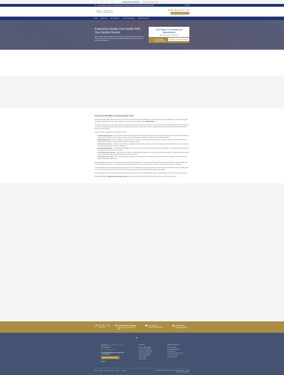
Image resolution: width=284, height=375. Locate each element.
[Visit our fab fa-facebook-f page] (185, 5)
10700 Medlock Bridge (135, 5)
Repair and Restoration (105, 148)
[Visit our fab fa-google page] (187, 5)
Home (96, 18)
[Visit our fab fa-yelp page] (188, 5)
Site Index (124, 370)
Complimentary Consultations (131, 2)
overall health (149, 121)
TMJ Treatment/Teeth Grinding (176, 353)
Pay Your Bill (101, 5)
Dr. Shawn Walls (130, 90)
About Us (103, 18)
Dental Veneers (172, 351)
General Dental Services (105, 135)
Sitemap (187, 370)
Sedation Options (173, 356)
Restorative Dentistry (173, 355)
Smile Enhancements (104, 139)
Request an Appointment (180, 13)
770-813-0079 (110, 349)
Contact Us (110, 5)
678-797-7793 (123, 38)
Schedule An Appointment (150, 2)
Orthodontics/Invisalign (174, 349)
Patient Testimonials (129, 18)
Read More (125, 109)
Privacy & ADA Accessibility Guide (176, 370)
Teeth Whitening (172, 347)
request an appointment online (117, 176)
